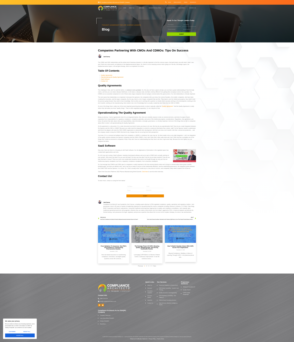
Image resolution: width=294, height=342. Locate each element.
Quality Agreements (106, 75)
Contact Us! (104, 81)
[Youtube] (102, 305)
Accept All (20, 335)
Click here (145, 171)
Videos (185, 2)
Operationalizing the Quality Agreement (112, 77)
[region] (20, 329)
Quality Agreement (167, 106)
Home (124, 8)
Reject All (26, 331)
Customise (12, 331)
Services (141, 8)
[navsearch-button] (166, 2)
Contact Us (192, 8)
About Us (131, 8)
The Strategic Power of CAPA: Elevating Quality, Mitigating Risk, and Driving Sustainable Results (147, 247)
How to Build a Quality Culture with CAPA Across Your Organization (180, 246)
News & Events (177, 2)
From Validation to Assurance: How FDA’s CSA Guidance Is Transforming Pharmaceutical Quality (113, 247)
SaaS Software (105, 79)
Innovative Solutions (155, 8)
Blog (169, 2)
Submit (145, 196)
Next (154, 266)
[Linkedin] (98, 2)
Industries (181, 8)
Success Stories (171, 8)
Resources (193, 2)
